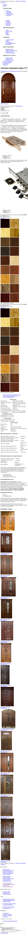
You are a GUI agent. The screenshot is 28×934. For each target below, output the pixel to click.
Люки (7, 33)
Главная (5, 4)
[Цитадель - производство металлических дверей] (1, 1)
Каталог (5, 5)
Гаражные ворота (9, 49)
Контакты (5, 64)
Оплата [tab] (8, 397)
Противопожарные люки (8, 899)
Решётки (8, 34)
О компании (6, 63)
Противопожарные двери (8, 884)
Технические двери (7, 883)
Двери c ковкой (6, 877)
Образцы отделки (10, 60)
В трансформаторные (10, 43)
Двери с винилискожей (8, 872)
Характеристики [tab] (11, 394)
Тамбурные (8, 25)
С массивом (8, 22)
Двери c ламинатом (7, 871)
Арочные (8, 20)
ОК (3, 931)
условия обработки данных (16, 930)
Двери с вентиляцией (8, 886)
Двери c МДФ (6, 869)
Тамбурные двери (7, 880)
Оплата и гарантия (7, 62)
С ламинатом (9, 13)
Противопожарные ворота (9, 900)
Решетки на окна (9, 51)
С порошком (8, 11)
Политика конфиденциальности (10, 921)
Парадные (8, 23)
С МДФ (7, 10)
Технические (8, 44)
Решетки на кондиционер (11, 50)
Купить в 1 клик (4, 103)
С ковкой (8, 21)
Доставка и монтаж (7, 61)
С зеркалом (8, 15)
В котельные (8, 42)
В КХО (7, 40)
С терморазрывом (10, 39)
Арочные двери (6, 879)
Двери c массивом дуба (8, 878)
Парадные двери (6, 876)
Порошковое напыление (8, 870)
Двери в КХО (6, 885)
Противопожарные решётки (9, 903)
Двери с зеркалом (7, 874)
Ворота (7, 32)
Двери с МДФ (9, 31)
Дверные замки (9, 57)
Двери (7, 30)
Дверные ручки (9, 59)
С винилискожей (9, 14)
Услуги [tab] (10, 396)
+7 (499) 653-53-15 (18, 1)
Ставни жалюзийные (10, 52)
